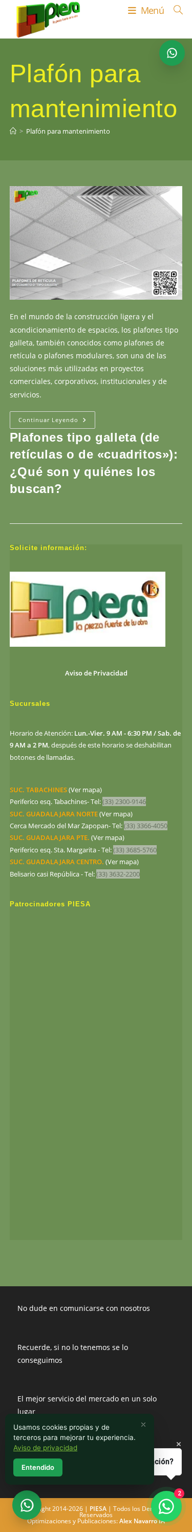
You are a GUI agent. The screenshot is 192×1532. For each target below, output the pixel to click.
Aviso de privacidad (45, 1448)
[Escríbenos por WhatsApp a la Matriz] (172, 53)
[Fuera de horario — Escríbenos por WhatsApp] (26, 1505)
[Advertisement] (96, 1082)
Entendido (38, 1467)
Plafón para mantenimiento (68, 131)
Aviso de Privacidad (96, 673)
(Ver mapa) (56, 789)
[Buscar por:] (174, 10)
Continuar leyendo (56, 422)
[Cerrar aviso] (143, 1424)
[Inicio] (13, 131)
